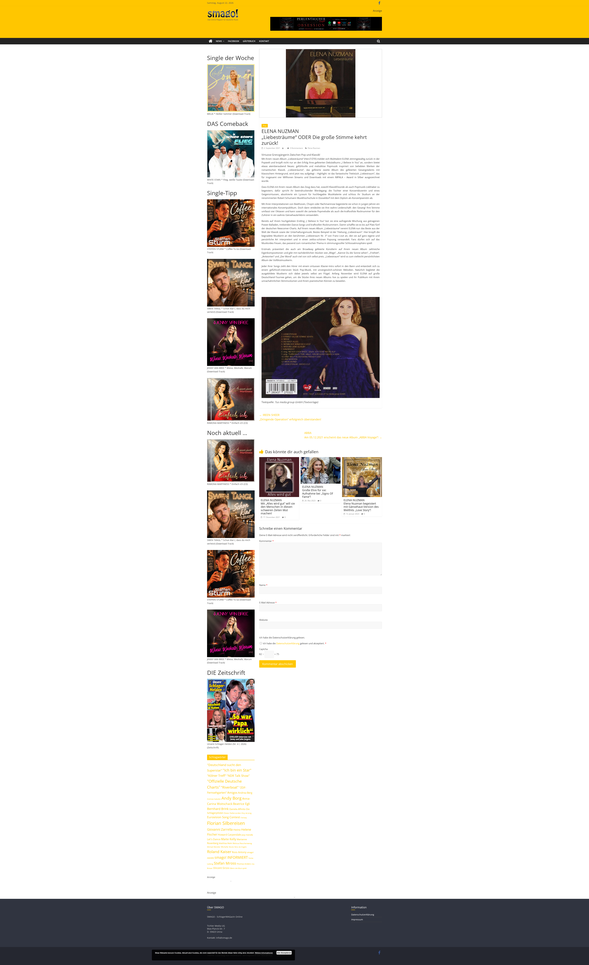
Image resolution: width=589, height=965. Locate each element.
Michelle (224, 847)
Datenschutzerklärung (288, 643)
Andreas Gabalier (214, 799)
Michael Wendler (213, 847)
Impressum (357, 919)
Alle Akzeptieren (284, 952)
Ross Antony (239, 852)
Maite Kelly (228, 839)
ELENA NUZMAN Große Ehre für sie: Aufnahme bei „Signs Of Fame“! (317, 492)
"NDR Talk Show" (238, 776)
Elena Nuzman (314, 148)
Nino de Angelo (240, 847)
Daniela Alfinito (237, 809)
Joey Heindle (247, 834)
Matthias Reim (225, 843)
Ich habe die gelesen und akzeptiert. (294, 643)
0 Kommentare (296, 148)
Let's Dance (213, 839)
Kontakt (264, 41)
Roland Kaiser (219, 851)
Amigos (232, 792)
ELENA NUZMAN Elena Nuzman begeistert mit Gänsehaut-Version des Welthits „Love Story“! (361, 505)
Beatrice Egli (241, 804)
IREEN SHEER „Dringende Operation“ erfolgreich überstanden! (290, 417)
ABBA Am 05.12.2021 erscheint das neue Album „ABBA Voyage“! (343, 435)
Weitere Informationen (264, 953)
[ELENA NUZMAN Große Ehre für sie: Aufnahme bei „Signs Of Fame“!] (321, 459)
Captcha (263, 649)
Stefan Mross (225, 863)
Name (263, 585)
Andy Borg (231, 798)
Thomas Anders (244, 863)
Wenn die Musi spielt (238, 868)
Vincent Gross (221, 868)
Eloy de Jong (246, 813)
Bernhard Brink (218, 809)
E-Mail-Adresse (268, 602)
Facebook (233, 41)
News (219, 41)
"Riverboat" (230, 787)
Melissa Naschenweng (242, 843)
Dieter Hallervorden (232, 813)
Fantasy (244, 818)
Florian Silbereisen (226, 823)
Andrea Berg (245, 792)
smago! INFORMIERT (231, 857)
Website (263, 619)
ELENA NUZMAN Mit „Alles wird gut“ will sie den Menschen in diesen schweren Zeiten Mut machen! (278, 506)
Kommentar (266, 540)
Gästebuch (249, 41)
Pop (264, 125)
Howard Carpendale (229, 834)
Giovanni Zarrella (220, 829)
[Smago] (210, 41)
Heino (237, 829)
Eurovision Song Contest (223, 817)
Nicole (231, 847)
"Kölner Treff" (216, 775)
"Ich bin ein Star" (237, 770)
